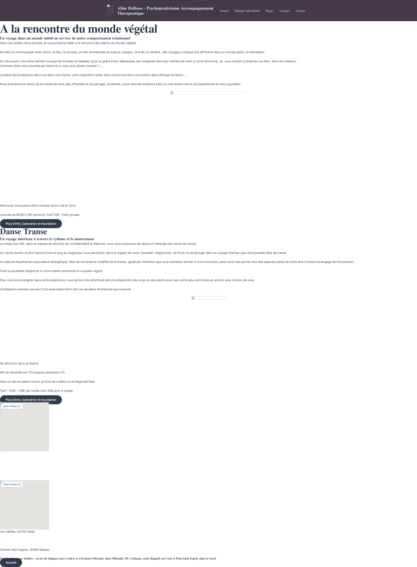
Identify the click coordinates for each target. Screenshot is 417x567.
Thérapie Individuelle (247, 11)
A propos (284, 11)
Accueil (224, 11)
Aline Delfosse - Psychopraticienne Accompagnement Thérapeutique (165, 10)
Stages (269, 11)
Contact (300, 11)
